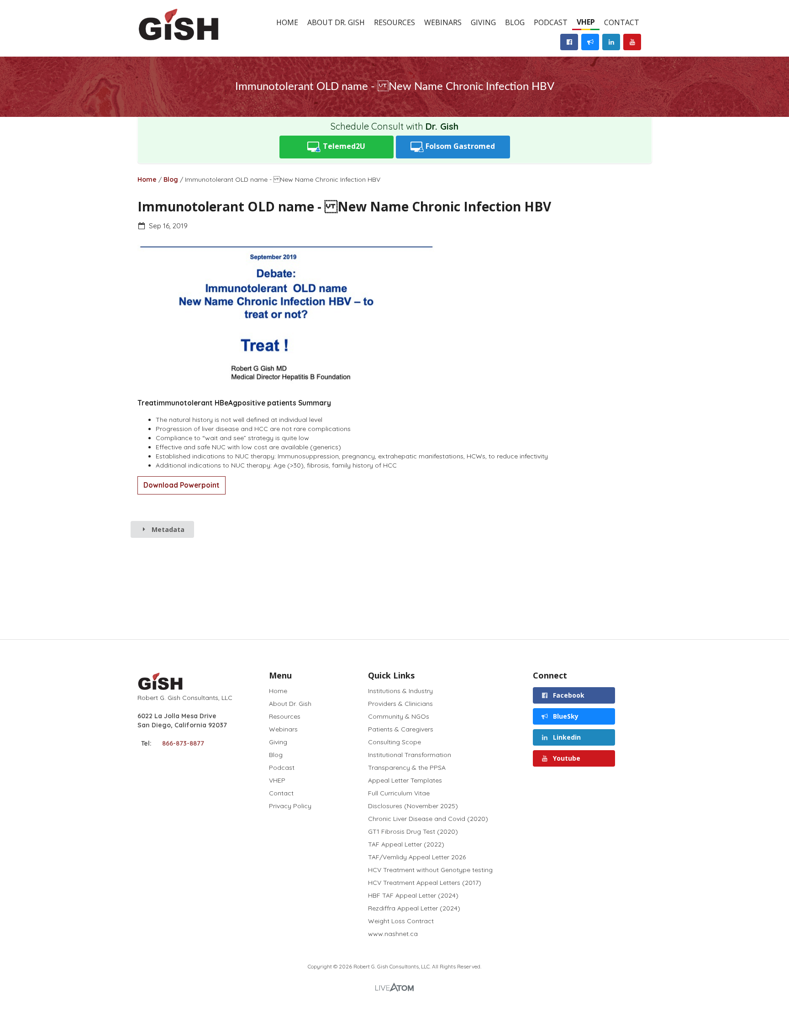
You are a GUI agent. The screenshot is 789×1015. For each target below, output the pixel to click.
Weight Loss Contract (401, 921)
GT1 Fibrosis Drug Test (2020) (413, 831)
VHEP (586, 22)
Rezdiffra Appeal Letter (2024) (414, 908)
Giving (483, 22)
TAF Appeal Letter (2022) (406, 844)
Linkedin (566, 737)
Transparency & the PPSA (407, 767)
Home (287, 22)
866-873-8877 (183, 743)
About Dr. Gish (336, 22)
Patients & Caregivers (400, 729)
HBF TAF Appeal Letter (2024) (413, 895)
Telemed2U (343, 146)
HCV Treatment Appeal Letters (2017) (424, 882)
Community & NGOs (398, 716)
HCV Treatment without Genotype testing (430, 870)
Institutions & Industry (400, 691)
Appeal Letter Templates (405, 780)
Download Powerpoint (181, 485)
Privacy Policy (290, 806)
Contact (621, 22)
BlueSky (565, 716)
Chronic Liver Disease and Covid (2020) (428, 819)
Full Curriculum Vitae (399, 793)
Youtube (565, 758)
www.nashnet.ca (393, 933)
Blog (515, 22)
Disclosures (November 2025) (413, 806)
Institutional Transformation (409, 755)
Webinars (443, 22)
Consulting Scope (394, 742)
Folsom (459, 146)
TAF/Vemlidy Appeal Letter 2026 (417, 857)
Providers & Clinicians (400, 703)
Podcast (551, 22)
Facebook (567, 695)
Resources (394, 22)
